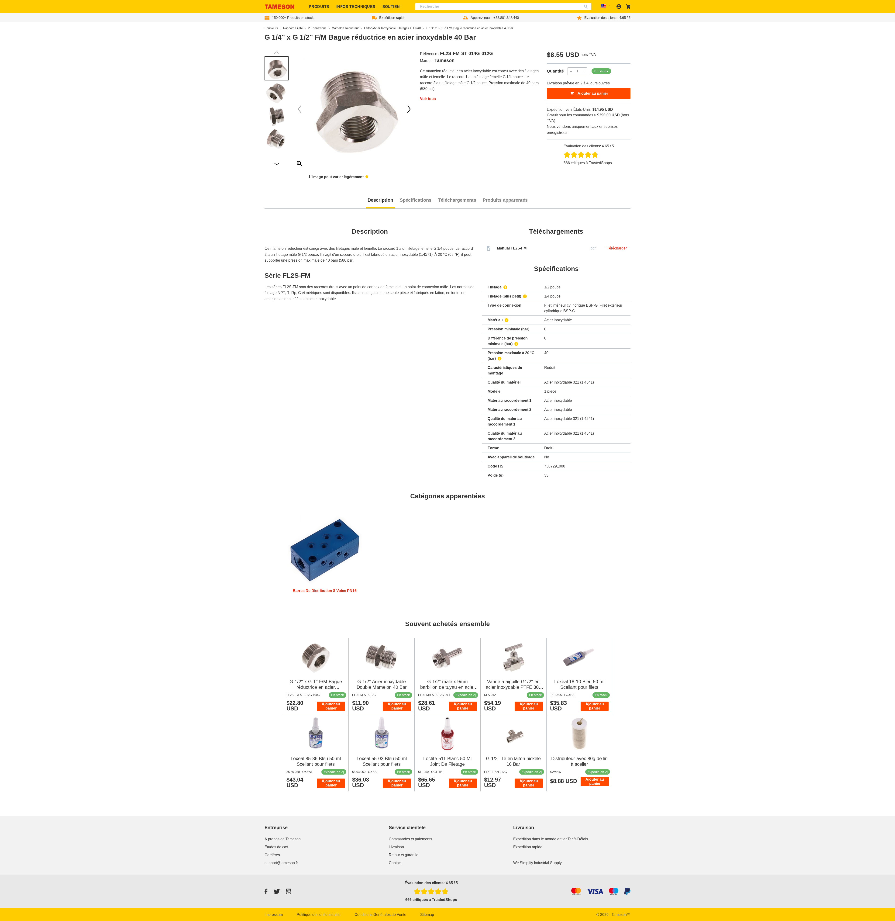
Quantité (555, 71)
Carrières (272, 855)
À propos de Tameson (283, 839)
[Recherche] (587, 6)
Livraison (396, 847)
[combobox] (503, 6)
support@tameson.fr (281, 863)
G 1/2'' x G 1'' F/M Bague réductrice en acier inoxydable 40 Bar (315, 687)
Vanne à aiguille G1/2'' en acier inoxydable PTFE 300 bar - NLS (513, 687)
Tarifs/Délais (578, 839)
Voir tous (428, 99)
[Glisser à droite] (299, 109)
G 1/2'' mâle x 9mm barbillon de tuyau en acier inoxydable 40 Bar (447, 687)
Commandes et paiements (410, 839)
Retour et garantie (403, 855)
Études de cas (276, 847)
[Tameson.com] (280, 7)
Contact (395, 863)
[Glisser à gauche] (409, 109)
